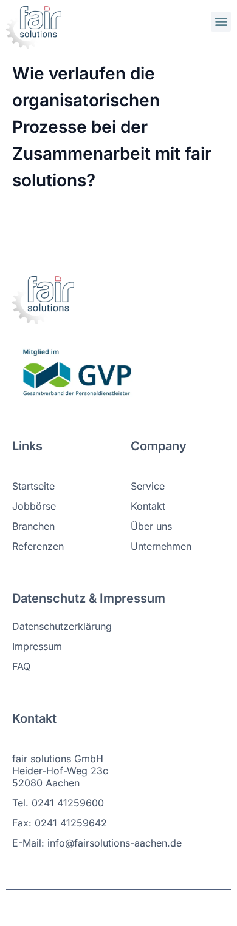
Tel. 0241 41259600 (58, 803)
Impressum (37, 646)
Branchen (33, 526)
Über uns (151, 526)
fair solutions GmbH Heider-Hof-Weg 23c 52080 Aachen (60, 770)
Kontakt (148, 506)
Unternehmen (161, 546)
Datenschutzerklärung (62, 626)
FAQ (21, 666)
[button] (221, 22)
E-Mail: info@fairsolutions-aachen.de (97, 843)
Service (148, 486)
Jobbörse (34, 506)
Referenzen (38, 546)
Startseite (33, 486)
